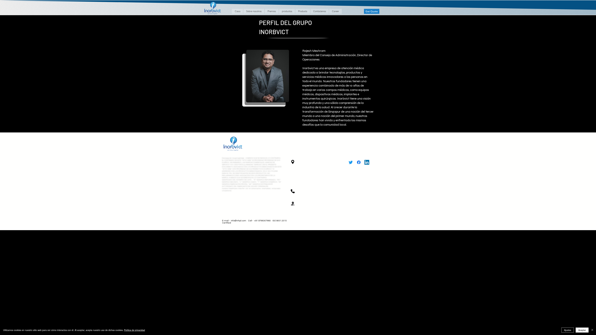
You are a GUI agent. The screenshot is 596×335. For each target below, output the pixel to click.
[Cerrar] (592, 330)
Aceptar (582, 330)
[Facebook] (358, 162)
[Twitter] (350, 162)
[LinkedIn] (366, 162)
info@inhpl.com (238, 221)
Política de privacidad (134, 330)
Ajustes (567, 330)
